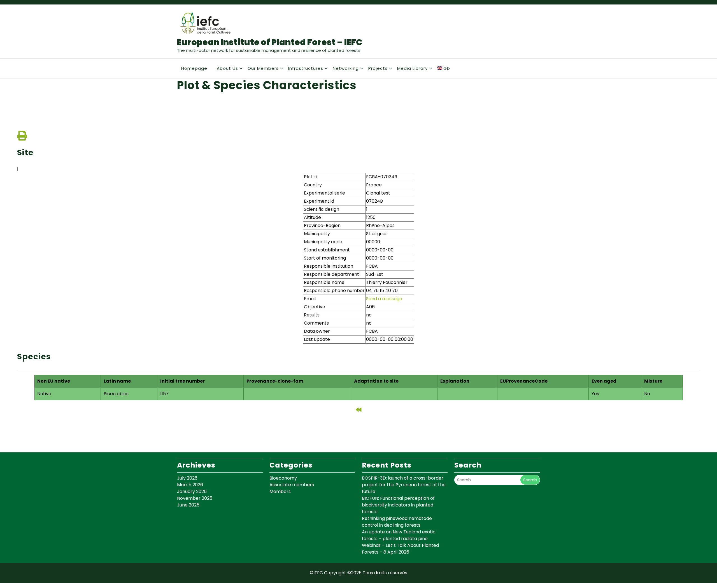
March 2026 (190, 485)
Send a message (384, 298)
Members (280, 491)
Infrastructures (305, 68)
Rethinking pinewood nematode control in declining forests (397, 521)
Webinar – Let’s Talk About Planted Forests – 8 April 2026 (400, 548)
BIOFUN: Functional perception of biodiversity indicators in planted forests (398, 505)
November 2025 (194, 498)
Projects (378, 68)
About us (227, 68)
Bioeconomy (283, 478)
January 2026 (192, 491)
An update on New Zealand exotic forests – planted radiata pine (399, 535)
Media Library (412, 68)
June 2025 (188, 505)
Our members (263, 68)
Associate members (291, 485)
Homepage (194, 68)
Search (530, 480)
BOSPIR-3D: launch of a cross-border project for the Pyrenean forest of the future (404, 485)
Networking (346, 68)
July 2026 (187, 478)
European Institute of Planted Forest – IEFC (269, 42)
